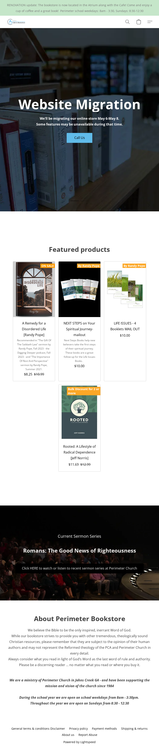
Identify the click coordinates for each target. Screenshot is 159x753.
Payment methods (104, 729)
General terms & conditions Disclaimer (38, 729)
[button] (16, 22)
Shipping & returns (134, 729)
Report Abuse (87, 735)
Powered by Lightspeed (79, 742)
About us (68, 735)
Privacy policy (78, 729)
